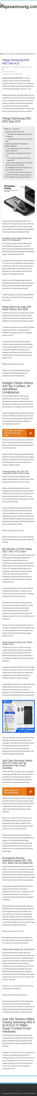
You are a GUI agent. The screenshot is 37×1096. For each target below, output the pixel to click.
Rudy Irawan (7, 67)
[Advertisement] (18, 29)
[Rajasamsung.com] (18, 5)
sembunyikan (16, 129)
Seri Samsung (10, 54)
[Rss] (18, 1091)
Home (3, 54)
